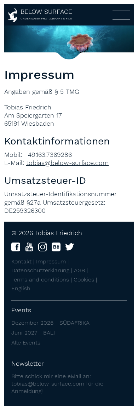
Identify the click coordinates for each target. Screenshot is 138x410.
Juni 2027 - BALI (33, 332)
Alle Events (25, 342)
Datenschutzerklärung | (42, 270)
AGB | (81, 270)
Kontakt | (23, 261)
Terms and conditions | (42, 279)
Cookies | (85, 279)
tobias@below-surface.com (67, 162)
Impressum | (52, 261)
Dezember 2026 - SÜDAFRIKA (50, 322)
